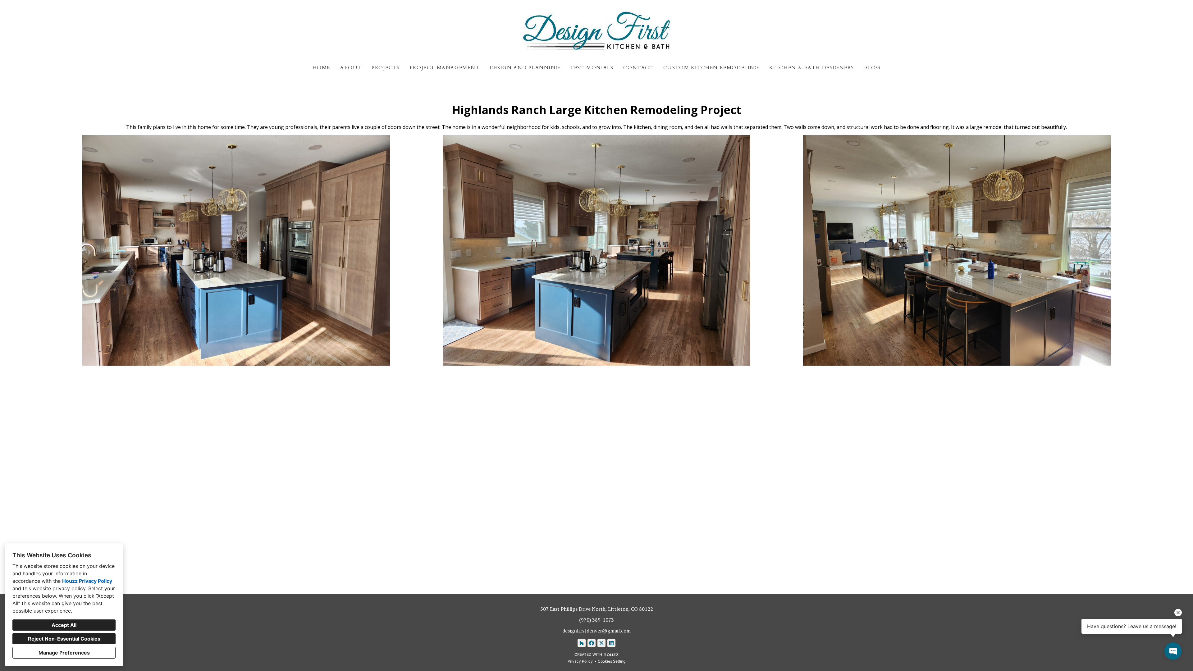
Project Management (445, 67)
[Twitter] (601, 643)
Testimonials (591, 67)
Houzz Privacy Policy (87, 581)
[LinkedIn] (611, 643)
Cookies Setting (611, 661)
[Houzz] (582, 643)
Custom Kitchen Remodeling (711, 67)
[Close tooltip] (1178, 612)
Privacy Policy (580, 661)
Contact (638, 67)
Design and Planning (525, 67)
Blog (872, 67)
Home (321, 67)
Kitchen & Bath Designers (811, 67)
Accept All (64, 625)
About (351, 67)
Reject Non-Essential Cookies (64, 639)
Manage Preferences (64, 653)
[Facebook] (591, 643)
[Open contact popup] (1173, 651)
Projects (386, 67)
